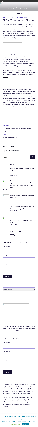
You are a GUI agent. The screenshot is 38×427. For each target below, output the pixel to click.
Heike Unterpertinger (20, 17)
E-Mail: (5, 265)
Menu (20, 13)
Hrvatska (33, 1)
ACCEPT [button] (25, 424)
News (7, 116)
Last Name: (6, 256)
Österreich (21, 1)
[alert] (19, 151)
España (31, 1)
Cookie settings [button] (15, 424)
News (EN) (13, 116)
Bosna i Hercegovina (23, 1)
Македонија (36, 1)
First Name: (6, 247)
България (26, 1)
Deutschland (28, 1)
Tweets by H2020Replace (10, 235)
